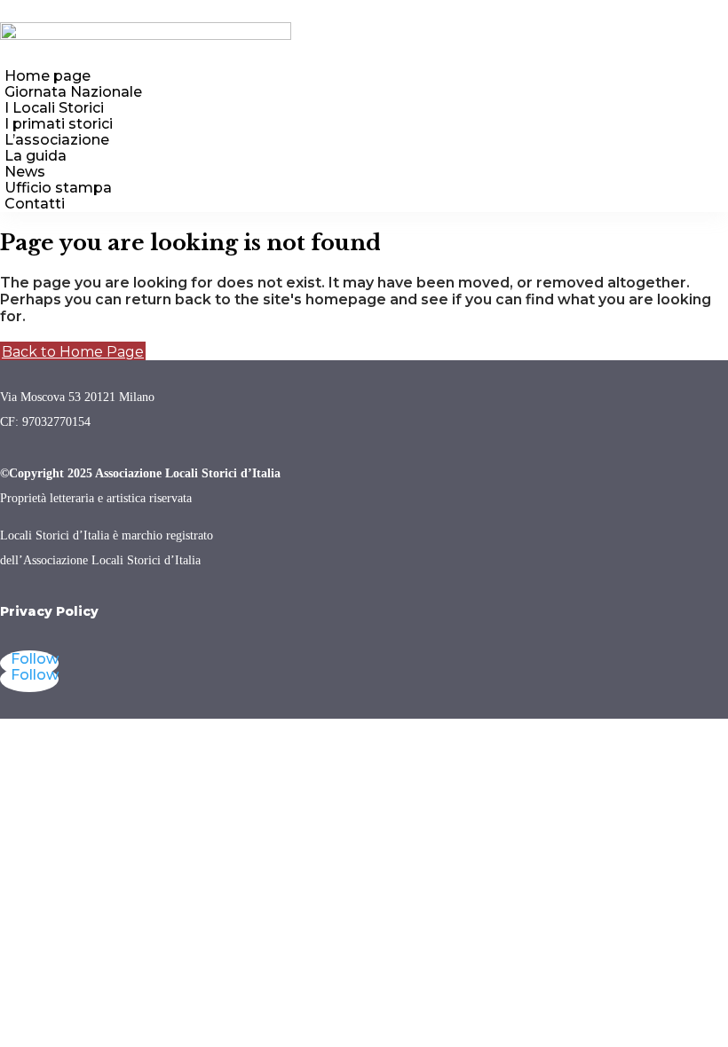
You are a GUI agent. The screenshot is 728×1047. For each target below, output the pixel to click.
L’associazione (56, 139)
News (24, 171)
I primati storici (58, 123)
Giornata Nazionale (73, 91)
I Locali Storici (54, 107)
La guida (35, 155)
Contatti (34, 203)
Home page (47, 75)
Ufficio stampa (58, 187)
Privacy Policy (49, 611)
